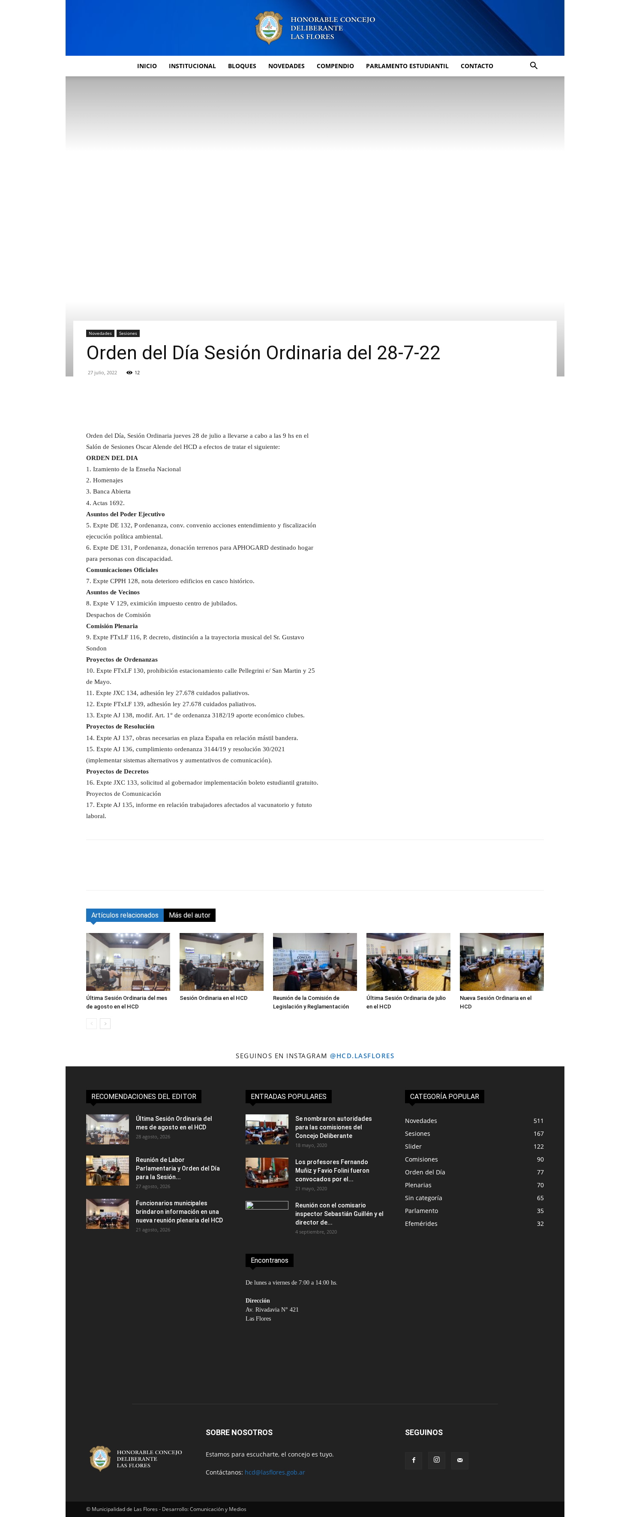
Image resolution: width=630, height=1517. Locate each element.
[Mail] (459, 1460)
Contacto (477, 66)
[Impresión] (193, 872)
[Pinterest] (134, 872)
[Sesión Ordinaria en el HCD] (222, 962)
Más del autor (189, 915)
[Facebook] (94, 872)
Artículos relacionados (125, 915)
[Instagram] (436, 1460)
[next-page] (105, 1023)
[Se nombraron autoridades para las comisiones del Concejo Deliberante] (267, 1129)
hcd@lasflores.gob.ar (275, 1472)
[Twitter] (114, 872)
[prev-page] (91, 1023)
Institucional (192, 66)
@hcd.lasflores (362, 1055)
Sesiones (128, 333)
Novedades (286, 66)
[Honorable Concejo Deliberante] (315, 28)
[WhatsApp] (153, 872)
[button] (533, 67)
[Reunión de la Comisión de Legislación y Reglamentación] (315, 962)
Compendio (335, 66)
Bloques (242, 66)
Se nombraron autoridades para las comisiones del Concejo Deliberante (333, 1127)
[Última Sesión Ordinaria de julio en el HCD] (408, 962)
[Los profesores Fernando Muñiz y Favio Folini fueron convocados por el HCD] (267, 1173)
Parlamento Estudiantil (407, 66)
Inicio (147, 66)
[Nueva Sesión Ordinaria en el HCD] (502, 962)
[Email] (173, 872)
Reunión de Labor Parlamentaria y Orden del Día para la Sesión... (178, 1168)
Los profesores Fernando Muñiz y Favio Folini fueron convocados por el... (332, 1171)
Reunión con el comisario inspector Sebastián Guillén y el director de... (339, 1214)
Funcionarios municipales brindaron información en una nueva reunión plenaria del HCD (179, 1212)
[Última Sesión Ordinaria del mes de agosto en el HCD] (128, 962)
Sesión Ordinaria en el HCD (214, 998)
